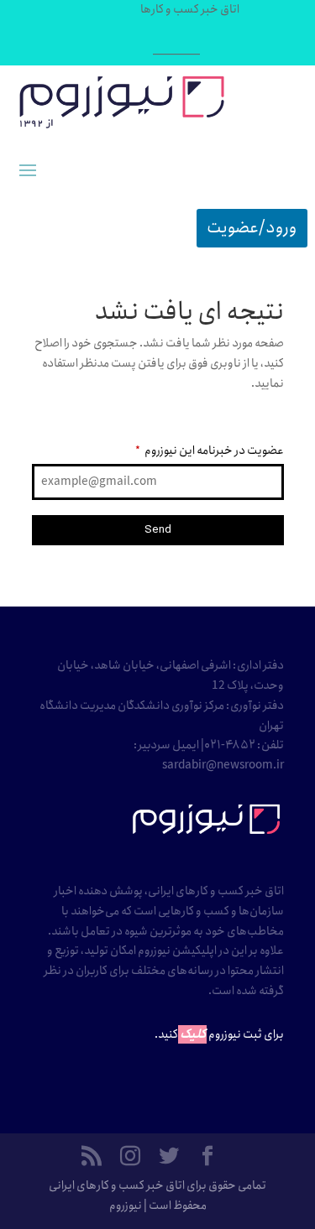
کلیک (193, 1034)
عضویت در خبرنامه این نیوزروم (209, 450)
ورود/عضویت (252, 228)
